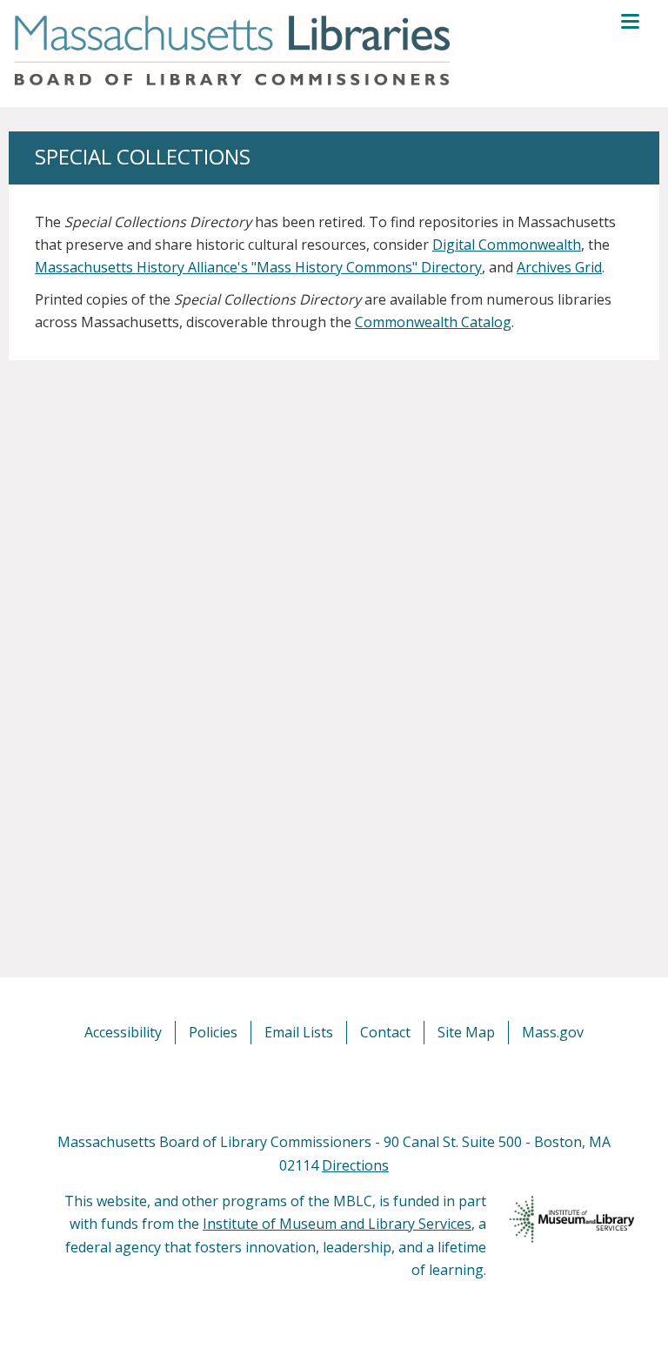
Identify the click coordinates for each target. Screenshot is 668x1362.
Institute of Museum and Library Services (337, 1223)
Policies (213, 1032)
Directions (355, 1165)
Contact (385, 1032)
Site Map (466, 1032)
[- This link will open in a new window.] (353, 1087)
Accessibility (123, 1032)
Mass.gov (553, 1032)
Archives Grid (559, 267)
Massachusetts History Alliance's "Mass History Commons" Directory (258, 267)
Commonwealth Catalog (433, 322)
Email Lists (298, 1032)
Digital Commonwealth (506, 244)
